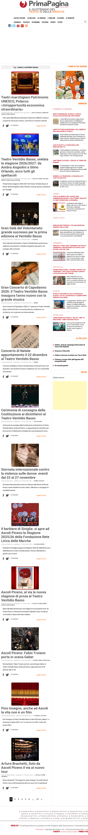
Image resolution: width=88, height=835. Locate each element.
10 (37, 799)
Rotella (57, 818)
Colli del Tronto (36, 814)
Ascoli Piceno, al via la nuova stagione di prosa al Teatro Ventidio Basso (23, 596)
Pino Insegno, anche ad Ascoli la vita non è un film (24, 710)
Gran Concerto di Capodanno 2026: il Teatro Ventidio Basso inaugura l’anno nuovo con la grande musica (24, 293)
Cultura (45, 22)
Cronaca (17, 22)
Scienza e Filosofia (62, 351)
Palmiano (24, 818)
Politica (26, 22)
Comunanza (48, 814)
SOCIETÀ (56, 291)
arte (33, 112)
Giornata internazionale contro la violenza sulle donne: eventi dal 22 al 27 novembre (25, 473)
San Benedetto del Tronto (71, 818)
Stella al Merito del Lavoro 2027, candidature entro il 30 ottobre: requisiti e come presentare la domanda (70, 198)
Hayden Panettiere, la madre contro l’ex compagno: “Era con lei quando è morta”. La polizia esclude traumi (69, 271)
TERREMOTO (58, 243)
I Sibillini (51, 18)
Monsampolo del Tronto (29, 816)
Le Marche (70, 18)
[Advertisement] (44, 45)
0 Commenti (14, 125)
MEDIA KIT (14, 825)
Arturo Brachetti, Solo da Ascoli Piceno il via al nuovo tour (22, 768)
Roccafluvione (47, 818)
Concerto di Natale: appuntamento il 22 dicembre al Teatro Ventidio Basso (24, 355)
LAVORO (56, 194)
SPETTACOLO (58, 267)
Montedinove (63, 816)
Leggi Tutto (41, 126)
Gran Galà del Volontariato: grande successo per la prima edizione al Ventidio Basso (24, 232)
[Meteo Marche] (58, 378)
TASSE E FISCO (59, 218)
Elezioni (60, 18)
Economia (36, 22)
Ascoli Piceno (19, 18)
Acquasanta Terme (27, 811)
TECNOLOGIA (58, 315)
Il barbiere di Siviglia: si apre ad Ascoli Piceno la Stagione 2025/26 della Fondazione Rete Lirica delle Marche (25, 535)
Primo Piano (5, 114)
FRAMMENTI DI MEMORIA (62, 109)
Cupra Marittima (72, 814)
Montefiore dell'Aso (77, 816)
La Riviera (41, 18)
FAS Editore (40, 829)
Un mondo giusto (61, 365)
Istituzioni (38, 421)
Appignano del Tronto (59, 811)
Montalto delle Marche (48, 816)
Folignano (84, 814)
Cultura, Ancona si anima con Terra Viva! (70, 355)
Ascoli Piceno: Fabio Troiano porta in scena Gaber (23, 655)
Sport (60, 22)
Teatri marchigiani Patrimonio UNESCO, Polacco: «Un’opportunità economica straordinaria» (24, 103)
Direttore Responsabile (69, 832)
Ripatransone (34, 818)
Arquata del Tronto (76, 811)
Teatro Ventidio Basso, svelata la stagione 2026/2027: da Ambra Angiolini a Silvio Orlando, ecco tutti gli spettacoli (24, 167)
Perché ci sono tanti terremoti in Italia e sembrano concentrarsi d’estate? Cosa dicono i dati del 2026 (69, 247)
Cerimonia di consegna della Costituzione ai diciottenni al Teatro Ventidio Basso (23, 414)
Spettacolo (46, 660)
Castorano (24, 814)
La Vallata (31, 18)
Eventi (52, 22)
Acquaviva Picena (43, 811)
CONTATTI (56, 831)
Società (17, 180)
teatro (12, 114)
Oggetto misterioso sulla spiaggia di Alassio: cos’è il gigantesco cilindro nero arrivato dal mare (70, 295)
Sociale (35, 239)
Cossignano (60, 814)
